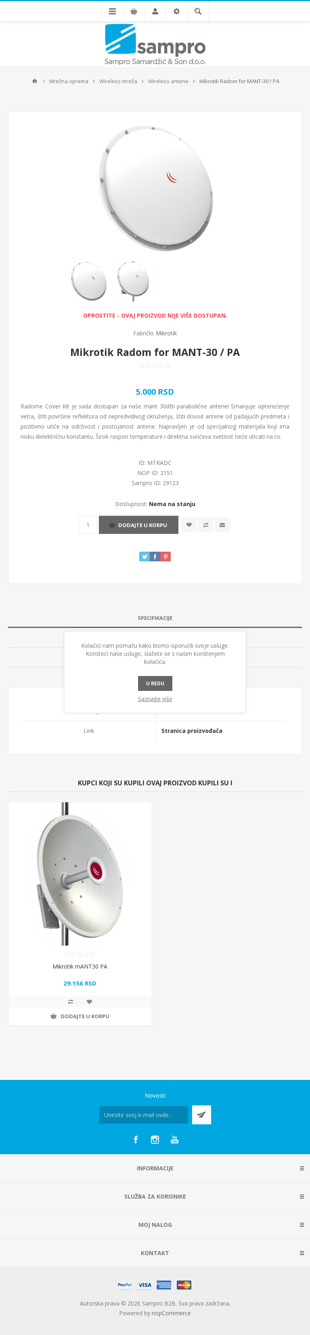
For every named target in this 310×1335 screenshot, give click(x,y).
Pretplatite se (201, 1114)
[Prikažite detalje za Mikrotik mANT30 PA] (80, 874)
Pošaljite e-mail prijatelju (222, 524)
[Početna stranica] (35, 81)
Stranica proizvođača (191, 730)
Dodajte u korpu (142, 525)
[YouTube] (174, 1139)
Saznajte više (155, 699)
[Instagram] (155, 1139)
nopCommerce (171, 1313)
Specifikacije (155, 617)
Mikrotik (166, 333)
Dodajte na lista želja (189, 524)
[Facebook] (135, 1139)
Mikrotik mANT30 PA (79, 966)
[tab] (155, 618)
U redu (155, 683)
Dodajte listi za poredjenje (205, 524)
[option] (88, 281)
